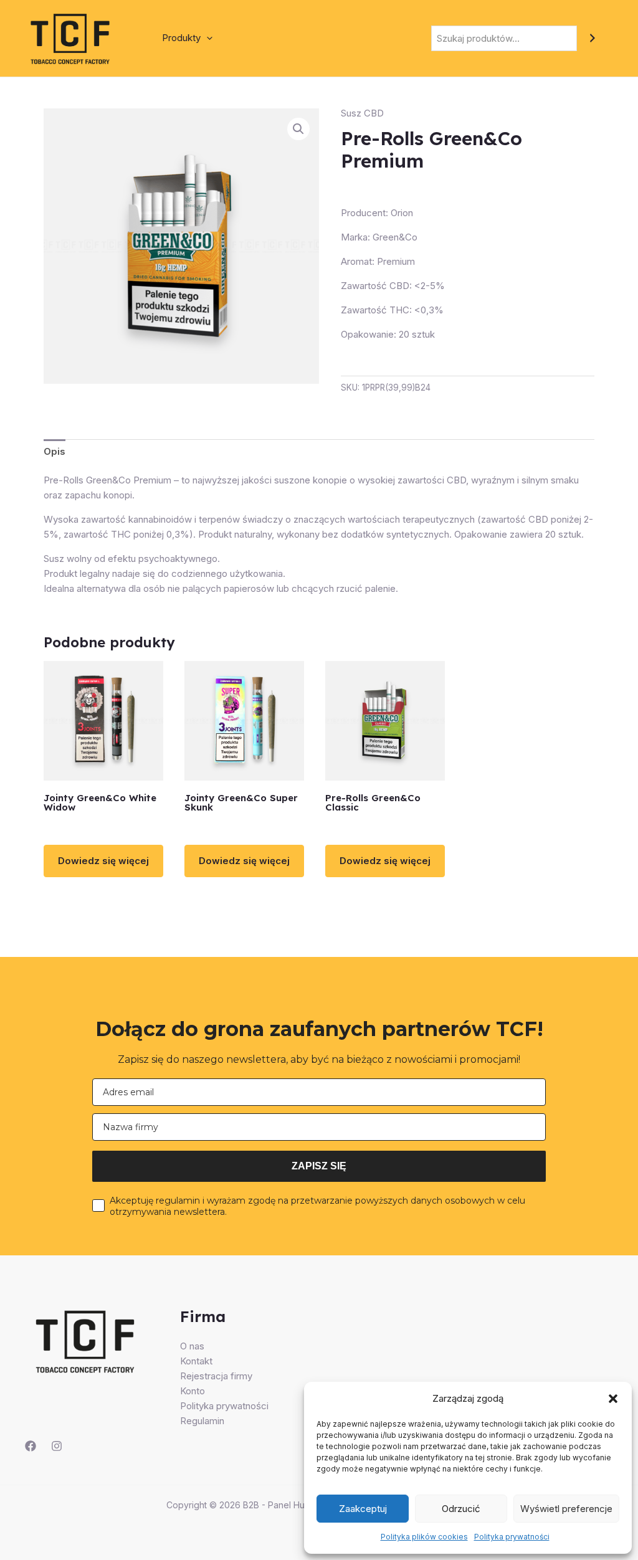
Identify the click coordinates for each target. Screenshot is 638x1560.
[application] (206, 38)
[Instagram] (56, 1446)
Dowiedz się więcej (103, 861)
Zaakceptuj (363, 1509)
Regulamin (202, 1421)
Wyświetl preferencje (566, 1509)
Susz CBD (362, 113)
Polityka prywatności (512, 1536)
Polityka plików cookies (424, 1536)
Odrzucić (461, 1509)
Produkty (181, 38)
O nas (192, 1346)
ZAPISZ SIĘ (319, 1166)
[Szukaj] (592, 38)
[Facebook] (30, 1446)
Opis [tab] (54, 451)
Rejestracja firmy (216, 1376)
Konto (192, 1391)
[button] (613, 1398)
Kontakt (196, 1361)
